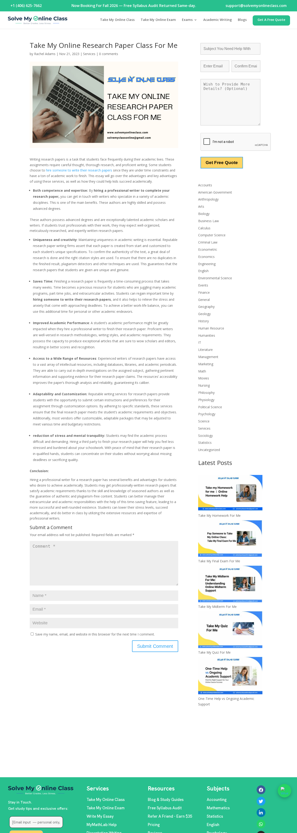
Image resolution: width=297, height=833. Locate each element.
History (203, 321)
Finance (204, 292)
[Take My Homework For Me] (230, 494)
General (204, 299)
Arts (201, 206)
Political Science (210, 407)
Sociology (205, 435)
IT (199, 342)
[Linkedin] (261, 812)
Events (203, 285)
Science (204, 421)
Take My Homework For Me (219, 515)
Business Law (208, 221)
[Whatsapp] (261, 824)
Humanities (206, 335)
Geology (204, 314)
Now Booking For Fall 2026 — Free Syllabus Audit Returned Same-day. (133, 5)
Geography (206, 306)
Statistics (205, 442)
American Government (215, 192)
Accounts (205, 185)
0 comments (108, 54)
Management (208, 357)
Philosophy (206, 392)
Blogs (242, 20)
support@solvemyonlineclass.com (256, 5)
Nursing (204, 385)
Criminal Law (207, 242)
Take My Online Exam (158, 20)
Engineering (207, 264)
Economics (206, 256)
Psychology (206, 414)
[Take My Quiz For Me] (230, 630)
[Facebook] (261, 789)
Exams (187, 20)
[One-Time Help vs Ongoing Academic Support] (230, 676)
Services (89, 54)
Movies (203, 378)
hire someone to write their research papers (79, 170)
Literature (205, 349)
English (203, 271)
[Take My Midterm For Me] (230, 584)
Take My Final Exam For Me (219, 561)
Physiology (206, 400)
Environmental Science (215, 278)
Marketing (205, 364)
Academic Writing (217, 20)
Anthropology (208, 199)
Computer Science (212, 235)
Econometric (207, 249)
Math (202, 371)
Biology (204, 213)
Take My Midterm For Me (217, 606)
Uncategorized (209, 450)
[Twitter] (261, 801)
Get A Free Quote (271, 20)
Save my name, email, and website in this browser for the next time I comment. (95, 634)
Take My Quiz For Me (214, 652)
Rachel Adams (44, 54)
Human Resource (211, 328)
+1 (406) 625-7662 (26, 5)
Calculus (204, 228)
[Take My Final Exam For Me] (230, 539)
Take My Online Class (117, 20)
